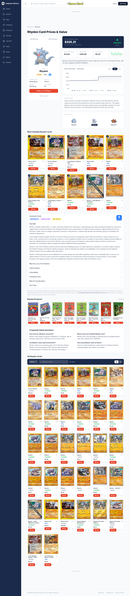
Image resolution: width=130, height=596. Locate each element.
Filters (32, 362)
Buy (34, 168)
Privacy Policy (119, 593)
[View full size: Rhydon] (43, 54)
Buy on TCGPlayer (44, 91)
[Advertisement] (76, 17)
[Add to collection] (43, 168)
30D (109, 69)
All (120, 69)
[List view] (120, 361)
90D (115, 69)
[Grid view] (116, 361)
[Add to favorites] (40, 168)
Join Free (123, 3)
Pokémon (30, 27)
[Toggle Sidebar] (25, 4)
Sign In (115, 3)
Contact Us (109, 593)
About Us (101, 593)
